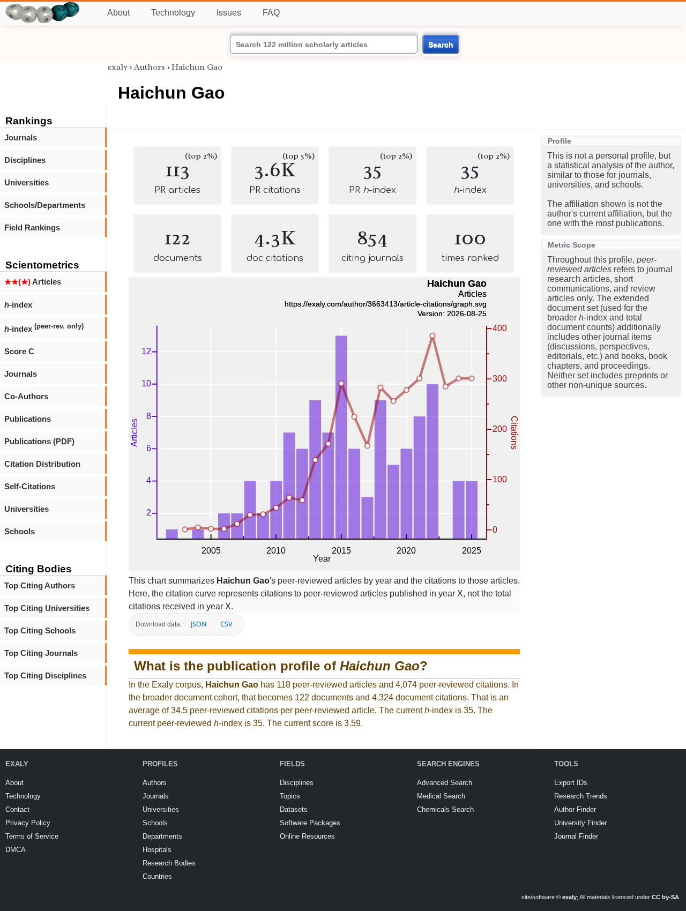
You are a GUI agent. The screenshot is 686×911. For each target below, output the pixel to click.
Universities (26, 182)
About (118, 12)
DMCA (15, 850)
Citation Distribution (42, 463)
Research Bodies (169, 863)
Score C (19, 351)
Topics (290, 796)
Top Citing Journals (41, 653)
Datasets (294, 809)
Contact (17, 809)
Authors (149, 67)
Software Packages (310, 823)
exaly (117, 67)
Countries (157, 876)
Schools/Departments (44, 205)
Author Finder (575, 809)
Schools (19, 531)
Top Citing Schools (40, 630)
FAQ (271, 12)
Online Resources (307, 836)
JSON (198, 624)
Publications (27, 418)
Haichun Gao (197, 67)
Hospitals (157, 850)
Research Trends (580, 796)
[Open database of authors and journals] (43, 6)
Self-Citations (29, 486)
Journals (20, 137)
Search (440, 44)
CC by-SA (665, 897)
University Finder (580, 823)
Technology (173, 12)
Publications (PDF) (39, 441)
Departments (162, 836)
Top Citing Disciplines (45, 675)
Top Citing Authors (39, 585)
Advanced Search (444, 783)
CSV (226, 624)
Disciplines (25, 160)
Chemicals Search (445, 809)
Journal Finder (576, 836)
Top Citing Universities (47, 608)
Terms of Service (31, 836)
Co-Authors (26, 396)
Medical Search (441, 796)
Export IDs (570, 783)
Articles (32, 281)
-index (18, 304)
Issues (229, 12)
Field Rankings (32, 227)
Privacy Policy (27, 823)
